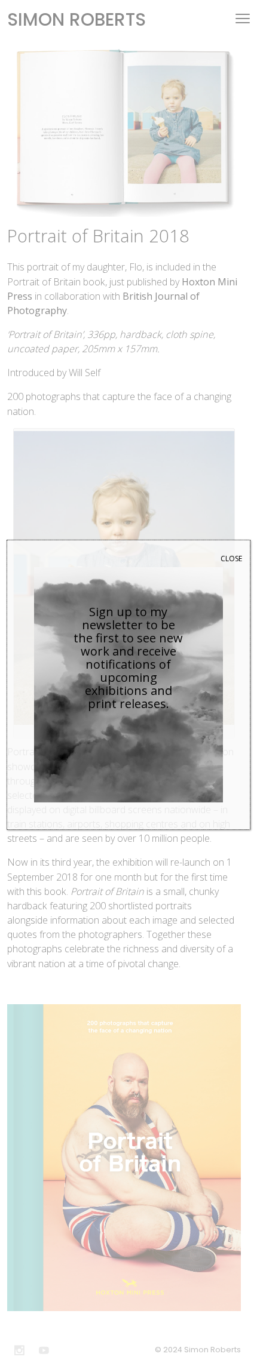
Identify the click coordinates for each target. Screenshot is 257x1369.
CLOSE (231, 558)
